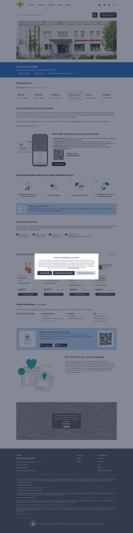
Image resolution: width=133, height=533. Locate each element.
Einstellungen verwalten (85, 273)
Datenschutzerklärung (74, 267)
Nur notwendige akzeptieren (63, 273)
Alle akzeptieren (45, 273)
